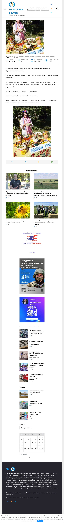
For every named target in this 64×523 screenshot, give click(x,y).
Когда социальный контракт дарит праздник (35, 414)
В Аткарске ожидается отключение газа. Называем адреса (36, 342)
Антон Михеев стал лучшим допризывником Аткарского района (44, 222)
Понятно (40, 521)
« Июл (31, 457)
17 (21, 445)
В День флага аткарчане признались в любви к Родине (37, 365)
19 (28, 445)
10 (21, 442)
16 (43, 442)
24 (21, 448)
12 (28, 442)
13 (32, 442)
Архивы (22, 424)
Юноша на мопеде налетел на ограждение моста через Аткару (37, 331)
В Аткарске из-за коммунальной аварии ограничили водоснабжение (36, 354)
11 (25, 442)
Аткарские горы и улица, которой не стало (37, 391)
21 (35, 445)
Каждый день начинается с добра (36, 402)
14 (35, 442)
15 (39, 442)
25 (25, 448)
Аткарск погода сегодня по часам (38, 10)
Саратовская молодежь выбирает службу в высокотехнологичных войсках (17, 193)
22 (39, 445)
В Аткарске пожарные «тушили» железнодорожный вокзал (36, 377)
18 (25, 445)
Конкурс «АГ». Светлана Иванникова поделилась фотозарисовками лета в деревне (45, 193)
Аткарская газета (16, 10)
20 (32, 445)
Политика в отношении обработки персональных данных (22, 498)
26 (28, 448)
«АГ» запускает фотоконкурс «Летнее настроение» (16, 222)
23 (43, 445)
